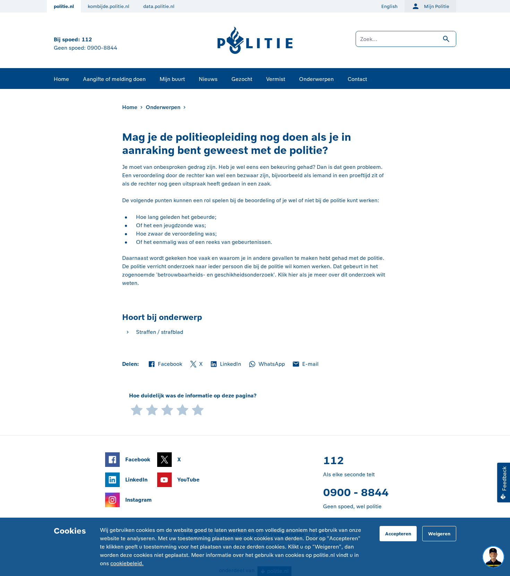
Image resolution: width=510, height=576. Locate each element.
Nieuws (208, 79)
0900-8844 (102, 47)
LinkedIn (225, 364)
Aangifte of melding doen (114, 79)
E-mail (305, 364)
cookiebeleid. (127, 563)
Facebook (164, 364)
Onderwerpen (316, 79)
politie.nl (64, 6)
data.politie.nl (159, 6)
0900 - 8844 (356, 492)
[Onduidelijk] (152, 409)
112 (87, 39)
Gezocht (241, 79)
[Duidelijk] (182, 409)
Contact (357, 79)
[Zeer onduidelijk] (136, 409)
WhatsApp (266, 364)
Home (61, 79)
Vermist (275, 79)
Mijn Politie (436, 6)
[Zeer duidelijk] (197, 409)
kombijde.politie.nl (108, 6)
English (389, 6)
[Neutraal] (167, 409)
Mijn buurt (172, 79)
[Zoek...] (406, 42)
